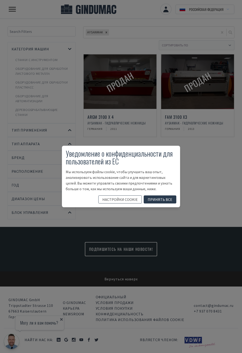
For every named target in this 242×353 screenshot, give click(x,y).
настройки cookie (120, 199)
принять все (160, 199)
